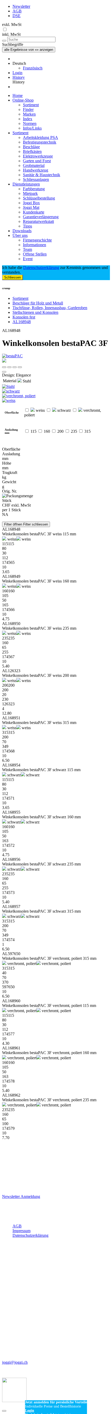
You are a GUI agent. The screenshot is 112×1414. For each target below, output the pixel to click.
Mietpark (30, 193)
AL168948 (22, 321)
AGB (17, 11)
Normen (29, 123)
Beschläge (31, 147)
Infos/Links (32, 128)
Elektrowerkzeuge (38, 156)
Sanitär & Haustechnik (41, 175)
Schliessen (12, 277)
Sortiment (31, 105)
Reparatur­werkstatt (38, 221)
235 (74, 431)
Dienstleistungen (26, 184)
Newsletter (21, 6)
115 (33, 431)
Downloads (22, 231)
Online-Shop (23, 100)
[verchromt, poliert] (56, 396)
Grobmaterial (34, 165)
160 (47, 431)
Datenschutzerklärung (41, 267)
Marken (29, 114)
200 (60, 431)
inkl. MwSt (11, 34)
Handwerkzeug (35, 170)
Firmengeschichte (37, 240)
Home (18, 95)
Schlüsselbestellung (39, 198)
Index (27, 119)
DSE (17, 15)
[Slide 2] (15, 367)
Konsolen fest (24, 317)
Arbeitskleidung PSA (40, 137)
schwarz (63, 410)
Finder (28, 109)
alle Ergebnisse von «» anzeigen (28, 50)
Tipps (27, 226)
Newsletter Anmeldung (21, 1196)
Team (27, 249)
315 (87, 431)
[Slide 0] (4, 367)
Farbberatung (34, 189)
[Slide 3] (20, 367)
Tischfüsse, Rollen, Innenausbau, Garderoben (50, 307)
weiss (40, 410)
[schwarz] (56, 391)
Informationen (34, 245)
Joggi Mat (31, 207)
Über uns (20, 235)
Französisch (32, 68)
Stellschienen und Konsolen (35, 312)
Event (28, 259)
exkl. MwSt (11, 24)
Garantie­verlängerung (41, 217)
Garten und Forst (37, 161)
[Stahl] (56, 386)
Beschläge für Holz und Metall (38, 303)
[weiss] (56, 400)
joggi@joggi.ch (15, 1362)
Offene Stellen (35, 254)
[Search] (4, 40)
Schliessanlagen (36, 179)
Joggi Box (31, 203)
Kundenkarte (33, 212)
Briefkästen (32, 151)
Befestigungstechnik (39, 142)
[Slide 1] (9, 367)
